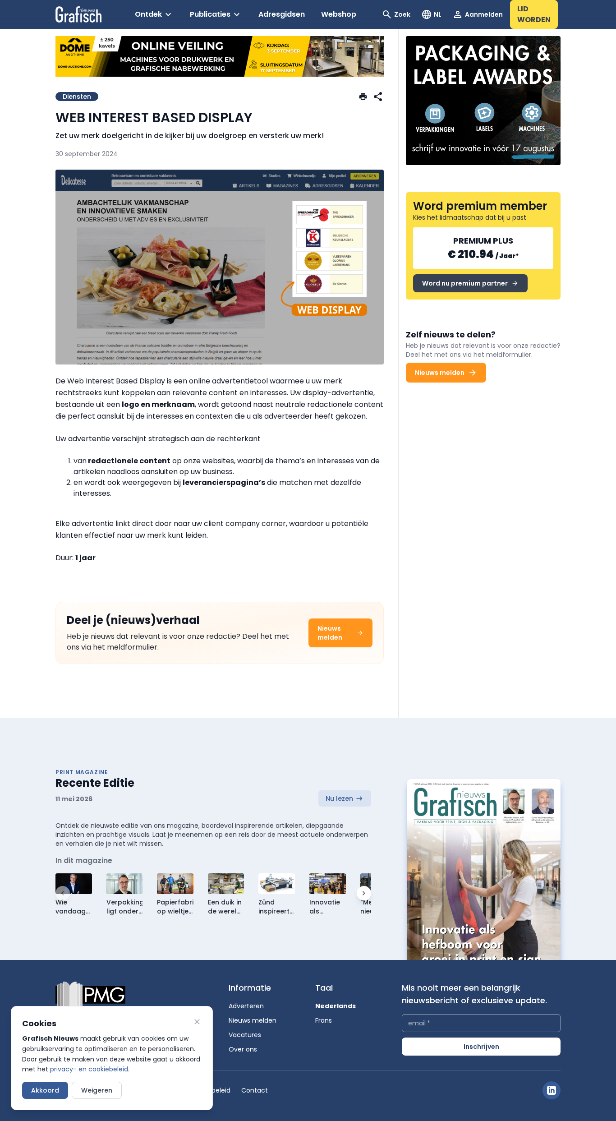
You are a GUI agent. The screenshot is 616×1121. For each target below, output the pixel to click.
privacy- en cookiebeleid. (89, 1069)
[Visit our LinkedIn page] (551, 1090)
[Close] (197, 1021)
